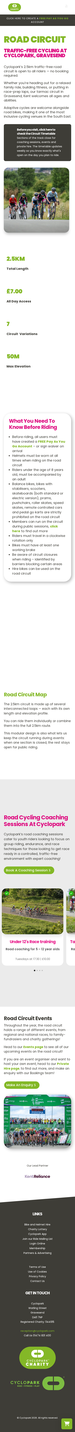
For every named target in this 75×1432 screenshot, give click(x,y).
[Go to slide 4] (42, 970)
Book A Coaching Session (27, 870)
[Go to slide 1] (34, 970)
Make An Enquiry (19, 1085)
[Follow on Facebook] (28, 1403)
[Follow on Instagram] (38, 1403)
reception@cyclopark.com (37, 1331)
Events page (33, 1047)
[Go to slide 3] (39, 970)
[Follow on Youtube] (48, 1403)
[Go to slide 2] (37, 970)
